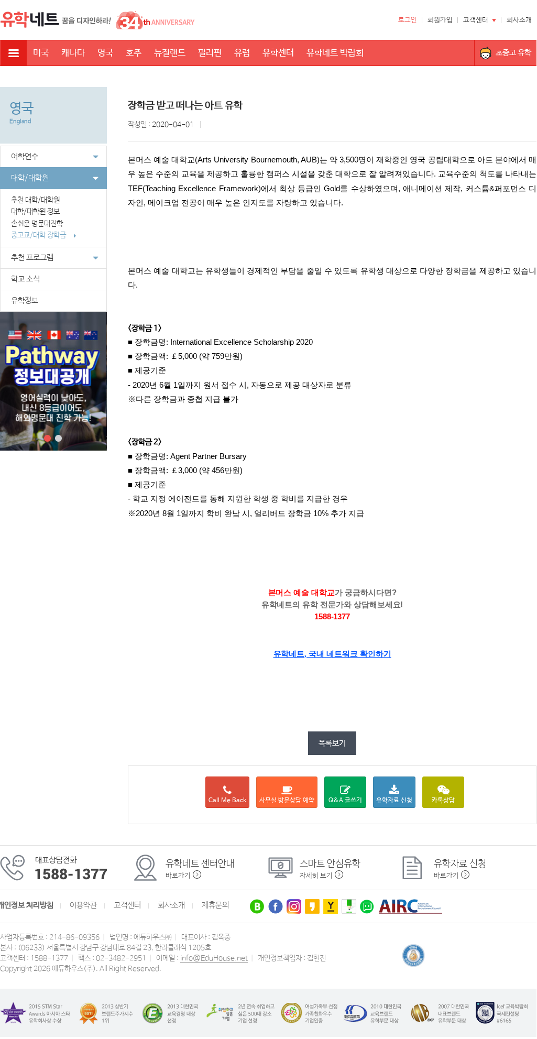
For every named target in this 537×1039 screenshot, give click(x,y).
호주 (133, 53)
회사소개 (519, 20)
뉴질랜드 (169, 53)
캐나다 (73, 53)
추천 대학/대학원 (35, 200)
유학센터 (278, 53)
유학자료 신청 (394, 800)
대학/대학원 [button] (30, 178)
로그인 (407, 20)
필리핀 (210, 53)
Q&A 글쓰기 (345, 800)
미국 (41, 53)
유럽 (242, 53)
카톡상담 (443, 800)
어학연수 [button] (24, 156)
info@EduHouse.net (214, 958)
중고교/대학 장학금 (39, 235)
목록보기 (332, 743)
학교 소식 (25, 279)
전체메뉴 (14, 53)
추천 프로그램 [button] (32, 258)
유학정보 (24, 300)
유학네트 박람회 (335, 53)
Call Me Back (227, 800)
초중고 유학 (513, 52)
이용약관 (83, 905)
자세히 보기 (316, 876)
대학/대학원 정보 (35, 211)
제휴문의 (215, 905)
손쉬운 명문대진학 (37, 224)
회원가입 (440, 20)
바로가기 (178, 876)
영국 (105, 53)
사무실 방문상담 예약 (286, 800)
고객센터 (475, 20)
